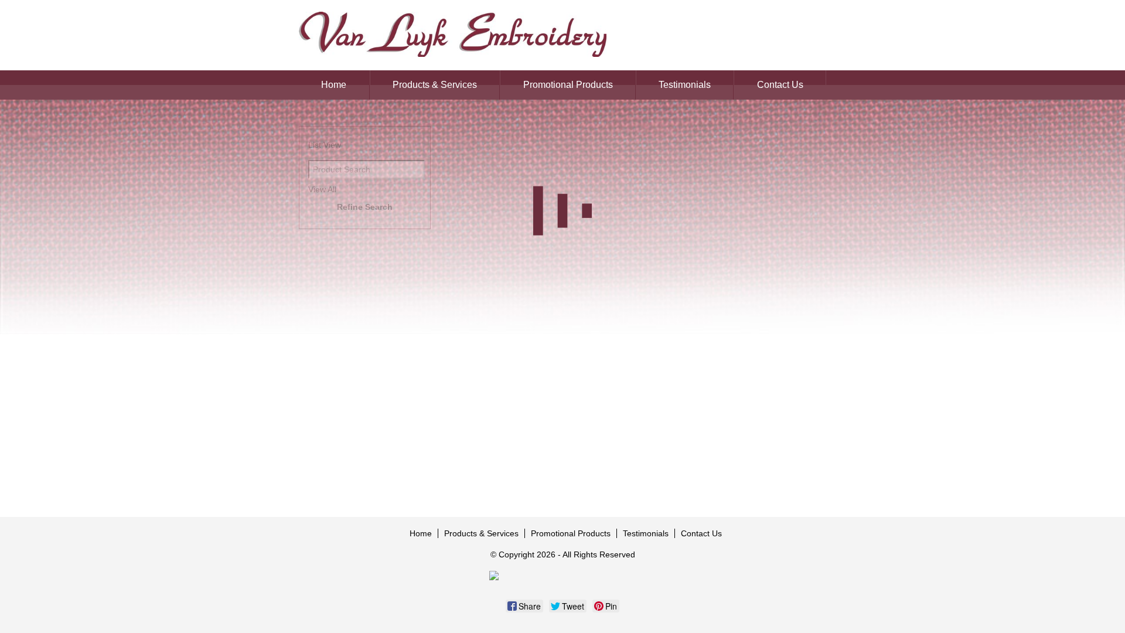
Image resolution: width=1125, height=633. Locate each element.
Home (333, 85)
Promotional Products (568, 85)
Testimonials (685, 85)
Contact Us (780, 85)
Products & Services (435, 85)
